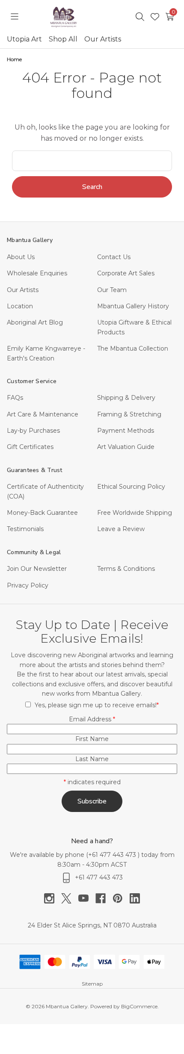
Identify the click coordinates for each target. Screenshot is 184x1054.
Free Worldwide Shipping (134, 513)
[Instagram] (52, 898)
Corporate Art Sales (125, 273)
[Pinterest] (121, 898)
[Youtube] (86, 898)
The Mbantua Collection (132, 348)
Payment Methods (125, 430)
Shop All (63, 39)
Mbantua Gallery (30, 240)
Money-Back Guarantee (42, 513)
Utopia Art (24, 39)
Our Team (112, 290)
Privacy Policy (27, 585)
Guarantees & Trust (34, 470)
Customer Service (31, 381)
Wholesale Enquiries (37, 273)
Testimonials (25, 529)
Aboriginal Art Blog (35, 322)
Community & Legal (34, 552)
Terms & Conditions (126, 569)
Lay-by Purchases (33, 430)
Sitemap (92, 983)
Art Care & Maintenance (42, 414)
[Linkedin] (135, 898)
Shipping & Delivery (126, 398)
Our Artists (102, 39)
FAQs (15, 398)
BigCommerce (139, 1006)
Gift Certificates (30, 447)
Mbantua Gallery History (133, 306)
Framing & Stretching (129, 414)
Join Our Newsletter (37, 569)
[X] (69, 898)
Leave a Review (121, 529)
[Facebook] (104, 898)
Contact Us (114, 257)
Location (20, 306)
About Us (21, 257)
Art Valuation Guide (125, 447)
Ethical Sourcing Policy (131, 486)
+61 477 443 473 (113, 855)
